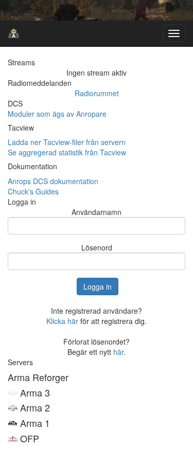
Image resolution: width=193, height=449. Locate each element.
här (118, 352)
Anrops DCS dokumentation (53, 181)
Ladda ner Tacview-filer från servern (67, 142)
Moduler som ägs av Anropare (57, 114)
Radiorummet (97, 93)
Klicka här (62, 321)
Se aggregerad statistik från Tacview (67, 152)
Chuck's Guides (33, 191)
